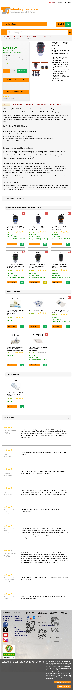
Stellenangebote (8, 616)
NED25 (61, 214)
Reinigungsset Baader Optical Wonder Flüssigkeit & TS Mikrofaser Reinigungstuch (15, 348)
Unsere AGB (18, 620)
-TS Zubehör (13, 43)
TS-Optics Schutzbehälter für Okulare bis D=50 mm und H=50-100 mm (15, 394)
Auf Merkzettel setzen (15, 80)
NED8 (38, 252)
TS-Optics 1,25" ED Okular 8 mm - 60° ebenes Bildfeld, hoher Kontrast (37, 266)
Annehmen (66, 682)
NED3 (61, 252)
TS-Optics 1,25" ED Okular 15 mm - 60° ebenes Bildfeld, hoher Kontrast (15, 228)
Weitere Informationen (64, 686)
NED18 (15, 252)
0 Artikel (61, 24)
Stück (13, 71)
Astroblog (6, 618)
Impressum (18, 618)
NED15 (15, 214)
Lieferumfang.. (30, 104)
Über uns (6, 620)
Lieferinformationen (20, 631)
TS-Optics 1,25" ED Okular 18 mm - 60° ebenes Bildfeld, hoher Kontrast (15, 266)
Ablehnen (58, 682)
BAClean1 (15, 335)
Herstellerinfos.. (41, 104)
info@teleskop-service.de (48, 625)
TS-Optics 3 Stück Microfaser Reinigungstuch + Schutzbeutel (38, 348)
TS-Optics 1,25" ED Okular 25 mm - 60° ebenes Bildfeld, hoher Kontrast (60, 228)
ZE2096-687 (38, 298)
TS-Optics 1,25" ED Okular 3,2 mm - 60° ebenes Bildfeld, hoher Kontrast (60, 266)
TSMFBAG (61, 298)
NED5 (38, 214)
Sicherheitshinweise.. (56, 104)
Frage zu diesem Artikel (15, 92)
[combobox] (24, 24)
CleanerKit (15, 298)
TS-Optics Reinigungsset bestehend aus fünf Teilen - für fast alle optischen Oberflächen (15, 312)
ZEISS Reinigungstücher (36, 310)
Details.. (6, 104)
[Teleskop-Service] (20, 11)
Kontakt (60, 2)
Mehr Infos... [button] (12, 244)
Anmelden (68, 2)
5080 (15, 381)
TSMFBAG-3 (38, 335)
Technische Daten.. (17, 104)
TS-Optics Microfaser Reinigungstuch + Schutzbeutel (60, 311)
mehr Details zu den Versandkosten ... (14, 59)
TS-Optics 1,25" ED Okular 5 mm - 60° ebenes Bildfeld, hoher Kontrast (37, 228)
